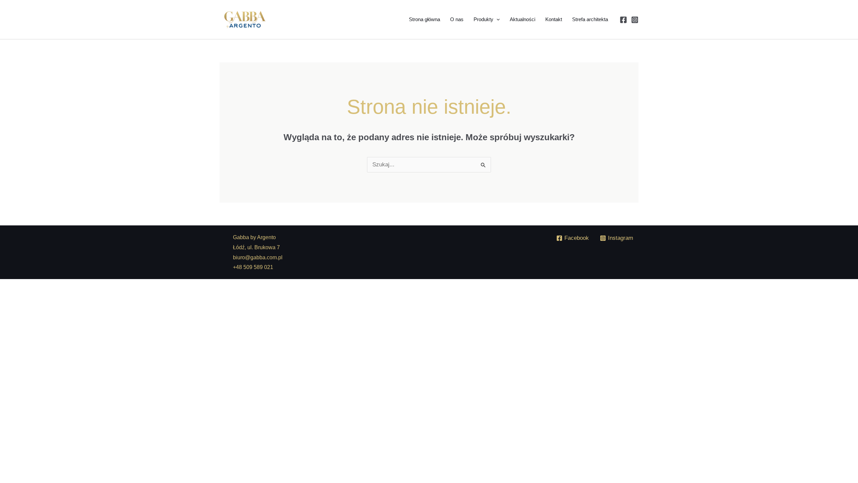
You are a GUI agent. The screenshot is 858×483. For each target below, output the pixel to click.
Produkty (483, 19)
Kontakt (553, 19)
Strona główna (424, 19)
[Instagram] (634, 19)
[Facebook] (623, 19)
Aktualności (522, 19)
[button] (496, 19)
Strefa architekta (590, 19)
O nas (457, 19)
